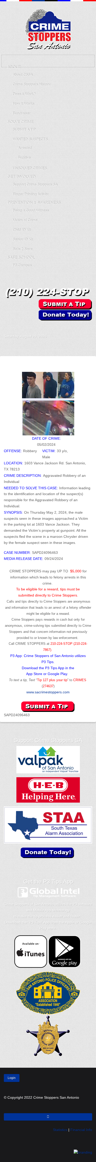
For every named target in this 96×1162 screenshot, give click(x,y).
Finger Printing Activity (30, 194)
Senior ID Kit (23, 239)
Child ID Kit (21, 230)
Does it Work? (24, 94)
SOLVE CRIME (20, 122)
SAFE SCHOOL (21, 257)
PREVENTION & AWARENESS (34, 203)
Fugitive (24, 158)
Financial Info (81, 1130)
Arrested (24, 148)
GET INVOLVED (21, 177)
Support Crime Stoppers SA (35, 184)
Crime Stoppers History (31, 84)
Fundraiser (21, 113)
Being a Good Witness (31, 210)
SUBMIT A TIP (24, 130)
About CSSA (23, 75)
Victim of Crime (25, 220)
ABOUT (13, 67)
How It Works (23, 104)
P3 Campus (22, 265)
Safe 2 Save (22, 249)
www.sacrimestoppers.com (48, 692)
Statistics (60, 1130)
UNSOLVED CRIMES (30, 168)
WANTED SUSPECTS (30, 139)
